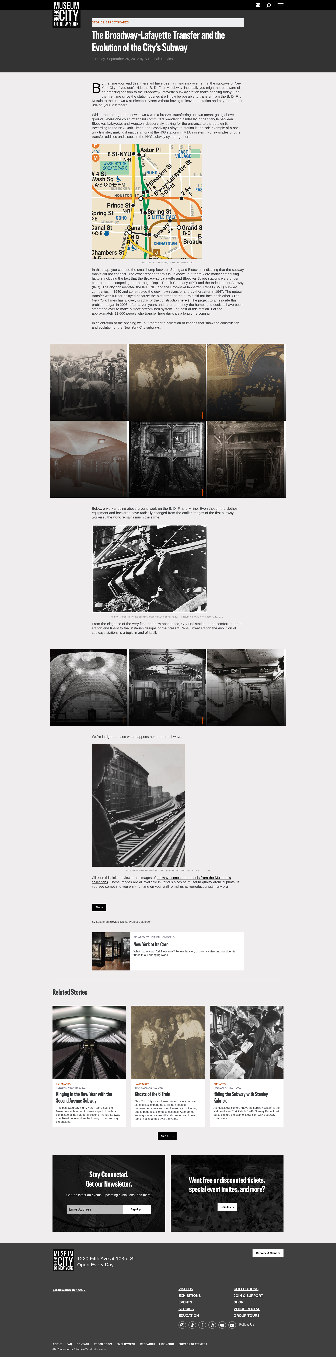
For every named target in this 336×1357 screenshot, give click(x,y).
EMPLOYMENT (126, 1344)
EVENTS (185, 1302)
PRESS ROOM (103, 1344)
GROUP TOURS (247, 1315)
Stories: (98, 22)
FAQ (69, 1344)
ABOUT (57, 1344)
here (186, 137)
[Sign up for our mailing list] (232, 1325)
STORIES (186, 1309)
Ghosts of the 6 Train (152, 1094)
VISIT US (185, 1289)
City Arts (219, 1084)
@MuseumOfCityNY (69, 1290)
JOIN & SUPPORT (248, 1296)
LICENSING (166, 1344)
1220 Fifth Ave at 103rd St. (106, 1258)
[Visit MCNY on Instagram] (182, 1325)
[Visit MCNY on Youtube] (222, 1325)
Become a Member (268, 1253)
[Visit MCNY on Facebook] (202, 1325)
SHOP (238, 1302)
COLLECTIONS (246, 1289)
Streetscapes (117, 22)
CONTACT (83, 1344)
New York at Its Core (151, 944)
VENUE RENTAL (247, 1309)
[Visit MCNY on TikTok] (192, 1325)
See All (165, 1136)
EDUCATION (188, 1315)
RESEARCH (147, 1344)
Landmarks (63, 1084)
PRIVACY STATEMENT (192, 1344)
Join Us (226, 1207)
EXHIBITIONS (189, 1296)
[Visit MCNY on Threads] (212, 1325)
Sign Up (136, 1209)
